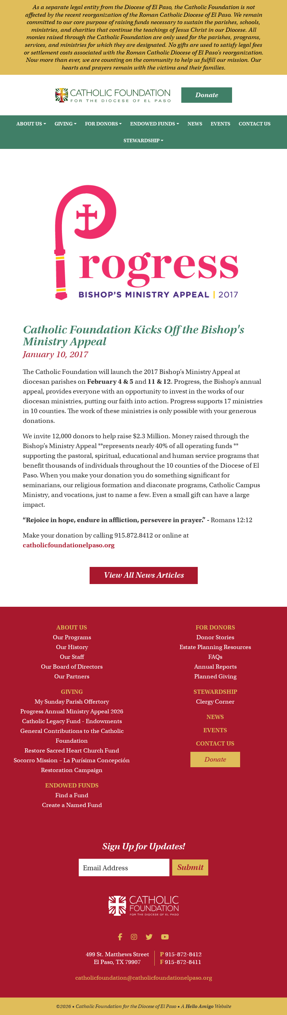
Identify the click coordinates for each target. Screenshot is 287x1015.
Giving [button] (63, 124)
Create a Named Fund (72, 805)
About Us (71, 627)
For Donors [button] (101, 124)
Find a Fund (71, 795)
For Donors (215, 627)
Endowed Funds (72, 785)
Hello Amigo (200, 1006)
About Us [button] (29, 124)
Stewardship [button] (142, 140)
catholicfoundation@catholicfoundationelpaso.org (143, 977)
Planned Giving (215, 676)
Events (220, 124)
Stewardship (215, 692)
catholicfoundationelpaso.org (68, 545)
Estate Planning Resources (215, 647)
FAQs (215, 657)
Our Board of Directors (72, 666)
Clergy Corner (215, 701)
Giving (72, 692)
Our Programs (72, 637)
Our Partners (71, 676)
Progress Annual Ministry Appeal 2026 (71, 711)
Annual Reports (215, 666)
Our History (72, 647)
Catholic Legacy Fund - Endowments (72, 721)
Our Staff (72, 657)
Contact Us (255, 124)
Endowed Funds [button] (152, 124)
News (195, 124)
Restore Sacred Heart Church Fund (71, 750)
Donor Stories (215, 637)
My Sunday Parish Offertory (72, 701)
